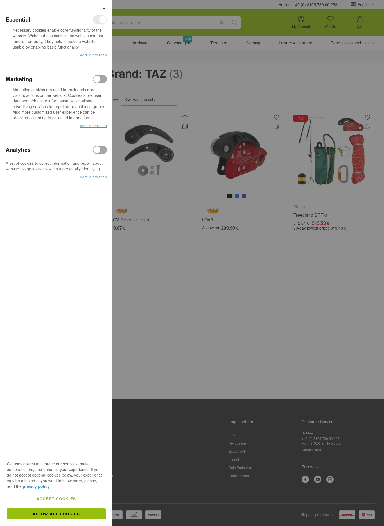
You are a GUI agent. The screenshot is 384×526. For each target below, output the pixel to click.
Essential (100, 19)
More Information (93, 54)
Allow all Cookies (56, 513)
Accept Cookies (56, 498)
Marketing (100, 79)
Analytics (100, 150)
